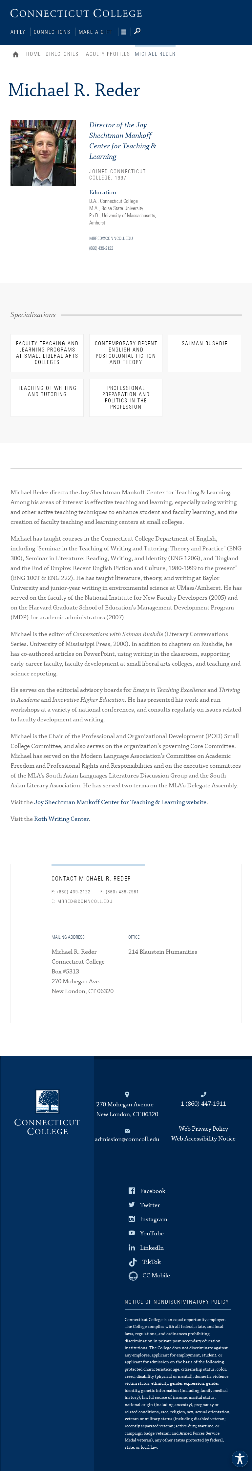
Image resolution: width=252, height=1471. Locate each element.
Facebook (152, 1191)
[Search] (142, 32)
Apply (18, 32)
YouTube (152, 1233)
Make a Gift (95, 32)
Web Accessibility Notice (203, 1139)
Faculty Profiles (106, 54)
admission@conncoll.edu (127, 1139)
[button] (240, 1459)
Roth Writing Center (61, 819)
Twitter (150, 1205)
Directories (62, 54)
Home (17, 55)
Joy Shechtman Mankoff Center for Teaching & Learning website (120, 802)
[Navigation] (126, 32)
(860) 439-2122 (101, 248)
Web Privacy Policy (203, 1129)
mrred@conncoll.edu (111, 238)
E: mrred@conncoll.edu (82, 901)
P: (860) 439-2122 (71, 892)
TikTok (151, 1262)
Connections (52, 32)
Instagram (153, 1219)
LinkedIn (152, 1248)
